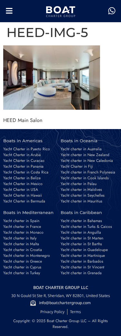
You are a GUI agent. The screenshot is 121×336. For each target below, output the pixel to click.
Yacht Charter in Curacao (24, 160)
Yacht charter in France (22, 226)
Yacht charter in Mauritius (81, 201)
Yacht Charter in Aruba (22, 155)
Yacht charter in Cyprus (22, 267)
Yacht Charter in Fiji (77, 166)
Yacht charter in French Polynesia (88, 172)
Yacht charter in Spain (21, 221)
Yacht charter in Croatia (22, 250)
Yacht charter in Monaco (23, 232)
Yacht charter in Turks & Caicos (86, 226)
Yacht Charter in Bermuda (24, 201)
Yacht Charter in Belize (22, 178)
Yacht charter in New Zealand (85, 155)
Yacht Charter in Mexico (23, 184)
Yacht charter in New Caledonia (87, 160)
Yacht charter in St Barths (81, 244)
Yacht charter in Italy (19, 238)
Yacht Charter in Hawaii (22, 195)
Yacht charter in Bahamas (81, 221)
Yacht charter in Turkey (21, 273)
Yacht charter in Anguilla (81, 232)
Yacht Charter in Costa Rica (25, 172)
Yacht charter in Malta (21, 244)
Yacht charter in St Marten (82, 238)
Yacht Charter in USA (20, 189)
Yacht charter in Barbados (82, 261)
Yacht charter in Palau (78, 184)
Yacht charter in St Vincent (82, 267)
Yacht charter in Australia (81, 149)
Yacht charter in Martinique (83, 255)
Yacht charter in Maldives (81, 189)
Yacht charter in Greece (22, 261)
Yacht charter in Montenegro (26, 255)
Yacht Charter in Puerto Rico (26, 149)
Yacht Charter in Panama (23, 166)
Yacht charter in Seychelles (83, 195)
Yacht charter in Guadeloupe (84, 250)
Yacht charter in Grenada (81, 273)
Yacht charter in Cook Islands (85, 178)
